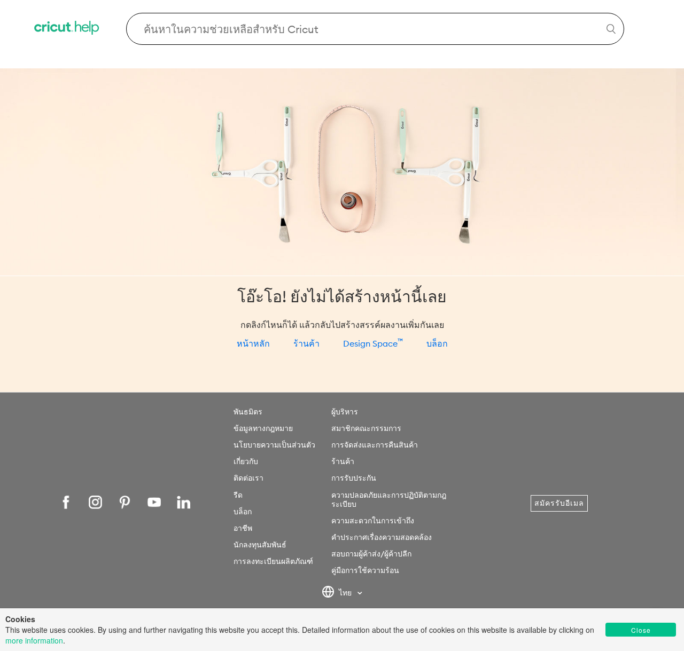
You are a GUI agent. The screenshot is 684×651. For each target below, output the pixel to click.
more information (34, 640)
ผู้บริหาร (344, 412)
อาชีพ (243, 528)
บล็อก (437, 343)
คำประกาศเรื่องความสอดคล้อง (381, 537)
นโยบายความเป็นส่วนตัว (274, 445)
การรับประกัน (353, 478)
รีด (238, 495)
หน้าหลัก (253, 343)
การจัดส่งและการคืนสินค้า (374, 445)
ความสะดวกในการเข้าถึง (372, 520)
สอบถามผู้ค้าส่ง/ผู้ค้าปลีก (371, 554)
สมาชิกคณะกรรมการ (366, 428)
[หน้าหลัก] (67, 29)
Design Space (373, 343)
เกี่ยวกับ (246, 461)
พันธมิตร (248, 412)
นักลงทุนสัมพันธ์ (260, 545)
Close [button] (641, 629)
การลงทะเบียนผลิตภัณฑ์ (273, 561)
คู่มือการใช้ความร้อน (365, 570)
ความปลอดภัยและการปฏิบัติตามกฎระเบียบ (388, 499)
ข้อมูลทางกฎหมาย (263, 428)
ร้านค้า (306, 343)
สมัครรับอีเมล (559, 503)
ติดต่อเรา (248, 478)
